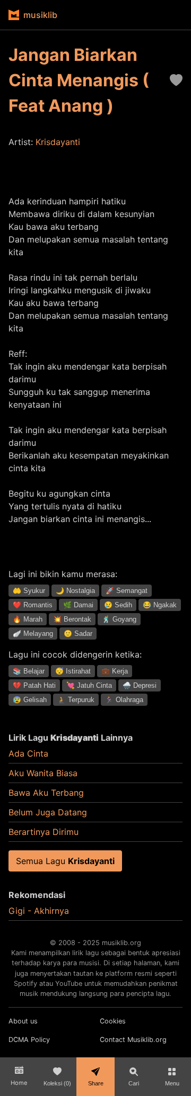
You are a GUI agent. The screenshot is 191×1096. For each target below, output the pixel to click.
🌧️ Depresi (140, 685)
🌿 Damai (78, 605)
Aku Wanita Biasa (42, 773)
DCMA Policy (29, 1040)
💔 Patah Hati (34, 685)
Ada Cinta (28, 753)
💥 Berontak (72, 619)
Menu (172, 1083)
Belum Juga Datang (47, 812)
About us (23, 1021)
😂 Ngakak (160, 605)
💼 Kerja (114, 671)
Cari (133, 1083)
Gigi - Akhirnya (38, 910)
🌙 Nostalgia (75, 591)
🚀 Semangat (126, 591)
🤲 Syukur (29, 591)
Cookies (113, 1021)
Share (95, 1083)
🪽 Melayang (33, 633)
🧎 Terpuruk (75, 700)
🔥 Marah (27, 619)
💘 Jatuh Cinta (89, 685)
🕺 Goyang (119, 619)
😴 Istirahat (73, 671)
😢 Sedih (118, 605)
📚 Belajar (29, 671)
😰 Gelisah (30, 700)
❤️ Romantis (33, 605)
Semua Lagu (65, 861)
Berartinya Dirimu (43, 832)
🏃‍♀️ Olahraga (124, 700)
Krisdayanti (58, 142)
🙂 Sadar (78, 633)
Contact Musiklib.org (133, 1040)
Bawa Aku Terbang (46, 792)
